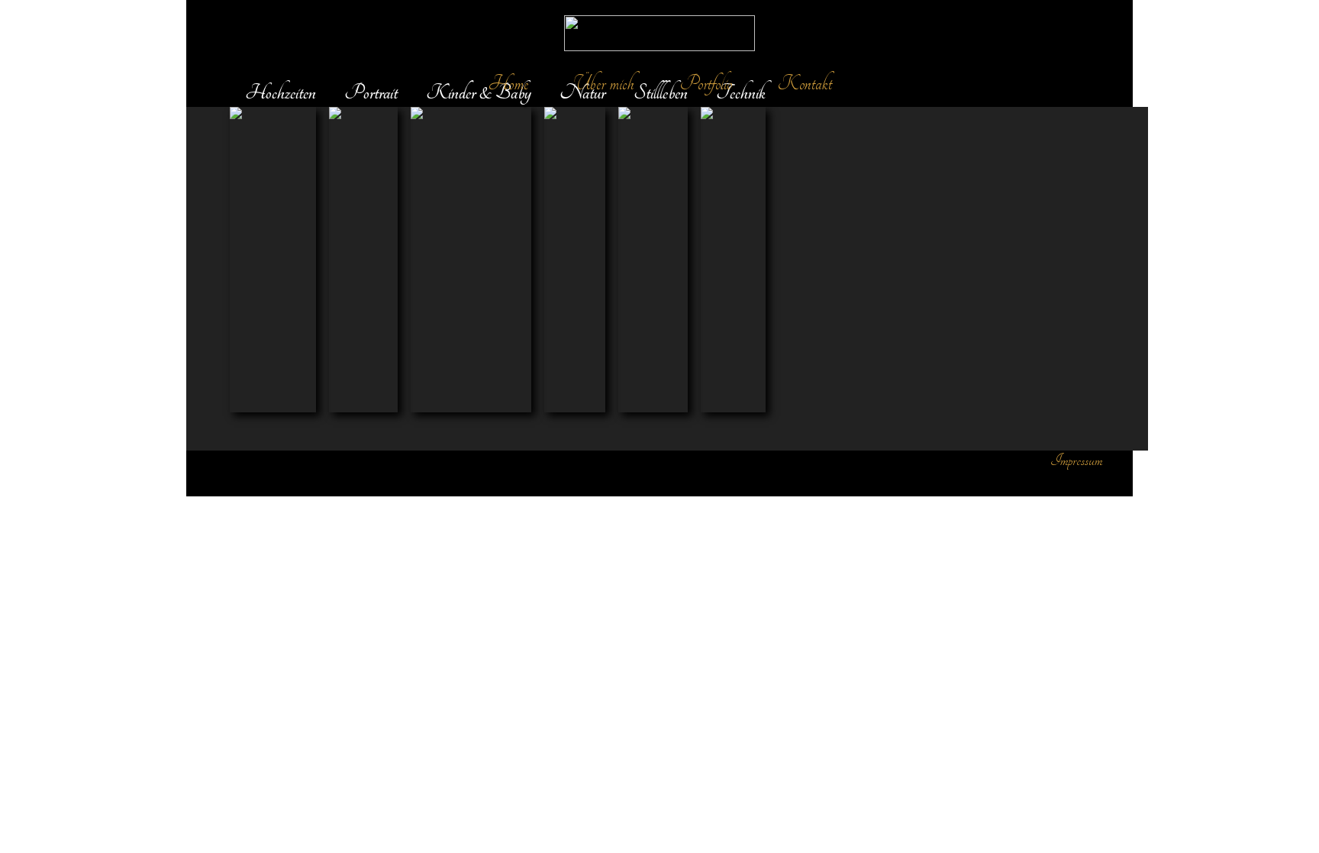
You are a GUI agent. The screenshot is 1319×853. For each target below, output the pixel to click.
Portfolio (706, 83)
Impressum (1076, 460)
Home (508, 83)
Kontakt (805, 83)
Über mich (604, 83)
